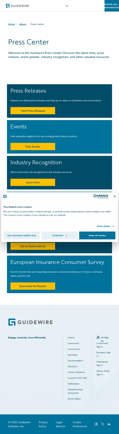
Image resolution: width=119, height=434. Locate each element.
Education (72, 366)
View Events (32, 146)
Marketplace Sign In (102, 363)
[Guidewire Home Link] (30, 322)
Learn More (33, 182)
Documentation (75, 360)
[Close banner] (115, 196)
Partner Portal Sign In (103, 372)
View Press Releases (33, 111)
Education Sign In (104, 354)
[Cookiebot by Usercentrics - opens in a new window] (95, 196)
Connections (74, 348)
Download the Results (32, 286)
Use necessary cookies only (21, 235)
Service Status (74, 398)
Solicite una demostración (111, 5)
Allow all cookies (97, 235)
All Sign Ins (104, 337)
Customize (57, 235)
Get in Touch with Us (33, 246)
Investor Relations (76, 372)
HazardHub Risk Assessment (75, 391)
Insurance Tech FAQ (77, 377)
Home (11, 24)
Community (73, 343)
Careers (71, 337)
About (22, 24)
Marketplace (73, 383)
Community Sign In (102, 345)
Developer (73, 354)
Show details (103, 226)
